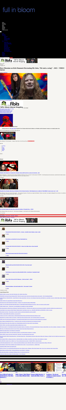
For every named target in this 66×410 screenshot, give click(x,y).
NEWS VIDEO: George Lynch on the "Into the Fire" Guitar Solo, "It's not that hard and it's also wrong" (17, 334)
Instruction (6, 36)
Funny (32, 362)
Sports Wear (6, 45)
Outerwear (6, 44)
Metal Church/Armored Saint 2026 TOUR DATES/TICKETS (16, 253)
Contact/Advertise (5, 29)
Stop (0, 382)
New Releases (7, 217)
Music (4, 217)
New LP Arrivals (7, 50)
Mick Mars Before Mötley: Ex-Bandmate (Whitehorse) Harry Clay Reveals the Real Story (14, 352)
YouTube (3, 27)
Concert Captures (7, 39)
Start (0, 381)
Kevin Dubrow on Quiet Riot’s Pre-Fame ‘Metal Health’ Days (16, 239)
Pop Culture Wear (7, 47)
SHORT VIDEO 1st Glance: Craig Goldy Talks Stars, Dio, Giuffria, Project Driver (13, 294)
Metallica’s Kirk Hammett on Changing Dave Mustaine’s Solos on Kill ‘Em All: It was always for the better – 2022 (20, 172)
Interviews (3, 23)
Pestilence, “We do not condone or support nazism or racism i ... (53, 376)
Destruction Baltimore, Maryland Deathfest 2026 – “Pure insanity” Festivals (19, 286)
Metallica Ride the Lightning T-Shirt (6, 111)
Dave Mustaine (2, 215)
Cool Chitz (4, 24)
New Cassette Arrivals (7, 51)
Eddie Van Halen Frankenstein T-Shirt (6, 110)
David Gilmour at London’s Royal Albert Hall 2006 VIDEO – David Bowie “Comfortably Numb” (23, 272)
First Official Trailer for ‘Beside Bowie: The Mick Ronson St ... (6, 376)
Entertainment (2, 362)
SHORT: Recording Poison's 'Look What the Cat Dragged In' (10, 330)
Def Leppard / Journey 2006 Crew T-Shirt (7, 108)
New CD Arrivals (7, 49)
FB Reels (3, 54)
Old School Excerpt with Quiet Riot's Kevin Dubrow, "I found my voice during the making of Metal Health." (18, 302)
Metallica (16, 215)
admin (8, 241)
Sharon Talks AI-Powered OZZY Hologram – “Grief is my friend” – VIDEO (19, 279)
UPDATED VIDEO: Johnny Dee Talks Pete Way (8, 346)
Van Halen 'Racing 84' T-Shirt (5, 109)
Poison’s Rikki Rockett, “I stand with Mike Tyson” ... (38, 375)
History (5, 37)
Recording (6, 40)
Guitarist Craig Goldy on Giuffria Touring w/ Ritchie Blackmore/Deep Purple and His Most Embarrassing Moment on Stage (20, 315)
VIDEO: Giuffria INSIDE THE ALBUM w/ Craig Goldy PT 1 (10, 313)
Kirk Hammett (8, 215)
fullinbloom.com (9, 384)
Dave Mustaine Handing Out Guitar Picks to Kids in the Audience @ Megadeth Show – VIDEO (16, 209)
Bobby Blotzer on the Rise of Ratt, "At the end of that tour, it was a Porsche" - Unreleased (14, 350)
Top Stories (12, 217)
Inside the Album (7, 38)
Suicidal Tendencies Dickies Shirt (5, 112)
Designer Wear (6, 48)
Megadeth (12, 215)
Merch (3, 26)
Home (3, 22)
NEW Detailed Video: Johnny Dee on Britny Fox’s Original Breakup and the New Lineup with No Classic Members (19, 323)
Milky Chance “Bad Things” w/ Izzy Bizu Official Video (23, 375)
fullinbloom (5, 72)
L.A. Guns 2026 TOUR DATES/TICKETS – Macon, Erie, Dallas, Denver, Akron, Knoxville (22, 246)
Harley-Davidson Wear (8, 43)
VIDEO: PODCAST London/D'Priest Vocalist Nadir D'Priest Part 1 (11, 300)
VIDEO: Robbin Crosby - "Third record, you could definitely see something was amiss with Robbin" (16, 306)
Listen (1, 217)
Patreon (3, 28)
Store (3, 25)
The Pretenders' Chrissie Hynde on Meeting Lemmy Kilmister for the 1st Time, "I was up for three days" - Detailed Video (20, 344)
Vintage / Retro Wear (7, 42)
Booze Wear (6, 46)
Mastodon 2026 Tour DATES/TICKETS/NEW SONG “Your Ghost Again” (19, 264)
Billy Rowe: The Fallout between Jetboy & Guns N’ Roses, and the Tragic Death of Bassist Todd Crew (17, 328)
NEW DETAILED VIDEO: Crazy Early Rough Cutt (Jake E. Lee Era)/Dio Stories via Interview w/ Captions (18, 332)
